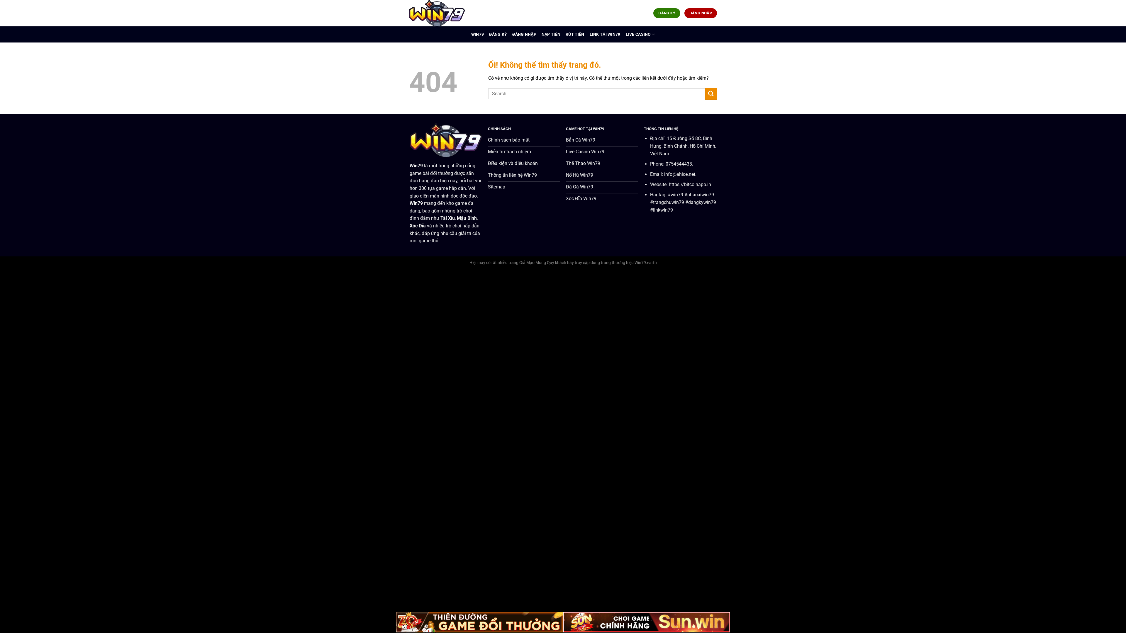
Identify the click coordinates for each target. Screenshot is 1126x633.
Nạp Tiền (551, 34)
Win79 (477, 34)
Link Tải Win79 (605, 34)
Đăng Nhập (524, 34)
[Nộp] (711, 93)
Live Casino (638, 34)
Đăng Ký (498, 34)
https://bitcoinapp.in (690, 184)
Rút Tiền (575, 34)
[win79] (438, 13)
